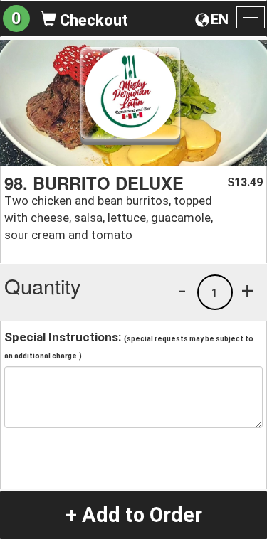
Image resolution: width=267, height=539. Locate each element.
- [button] (182, 290)
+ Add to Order (134, 515)
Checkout (92, 20)
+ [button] (247, 290)
